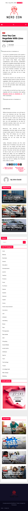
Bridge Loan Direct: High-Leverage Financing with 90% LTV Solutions (12, 474)
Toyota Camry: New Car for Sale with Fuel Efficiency (13, 226)
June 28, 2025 (7, 461)
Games (4, 289)
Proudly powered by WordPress (9, 503)
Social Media (5, 344)
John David (11, 44)
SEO (3, 338)
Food (3, 282)
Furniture (4, 285)
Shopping (4, 341)
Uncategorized (6, 369)
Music (3, 324)
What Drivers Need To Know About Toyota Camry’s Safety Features (14, 198)
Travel (4, 365)
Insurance (4, 310)
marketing (4, 320)
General (4, 296)
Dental (4, 261)
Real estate (5, 334)
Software (4, 351)
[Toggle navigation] (26, 25)
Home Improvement (7, 306)
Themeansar (13, 504)
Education (4, 265)
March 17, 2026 (8, 432)
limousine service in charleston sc (12, 93)
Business (4, 258)
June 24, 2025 (7, 476)
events (4, 272)
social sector (5, 348)
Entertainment (5, 268)
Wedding (4, 376)
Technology (5, 362)
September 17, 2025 (9, 446)
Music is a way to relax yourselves (9, 168)
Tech (3, 358)
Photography (5, 331)
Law (3, 313)
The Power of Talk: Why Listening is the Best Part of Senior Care (13, 429)
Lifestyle (4, 317)
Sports (4, 355)
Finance (4, 279)
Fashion (4, 275)
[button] (13, 24)
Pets (3, 327)
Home (3, 303)
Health (4, 299)
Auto (5, 195)
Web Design (5, 372)
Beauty (4, 254)
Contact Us (6, 508)
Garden (4, 292)
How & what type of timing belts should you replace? (19, 169)
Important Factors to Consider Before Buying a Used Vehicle (13, 213)
